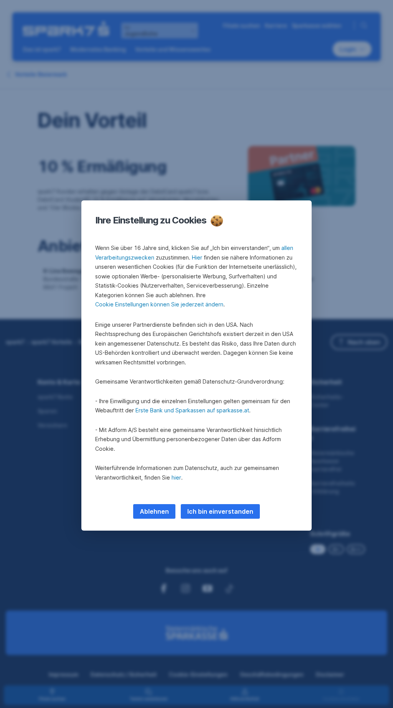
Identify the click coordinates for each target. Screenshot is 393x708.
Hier (197, 257)
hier (176, 477)
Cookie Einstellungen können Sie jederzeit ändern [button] (159, 304)
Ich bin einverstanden (220, 511)
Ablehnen (154, 511)
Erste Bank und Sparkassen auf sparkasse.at (192, 410)
